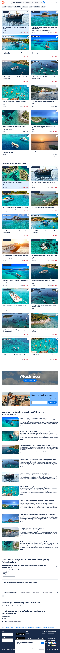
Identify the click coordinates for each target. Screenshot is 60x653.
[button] (15, 22)
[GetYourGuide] (3, 2)
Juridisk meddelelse (29, 635)
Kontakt (27, 633)
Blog (43, 636)
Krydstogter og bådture (7, 571)
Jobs (43, 635)
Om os (43, 633)
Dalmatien (12, 627)
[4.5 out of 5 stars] (5, 621)
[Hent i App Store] (20, 638)
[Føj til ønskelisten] (28, 12)
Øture (4, 573)
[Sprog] (51, 2)
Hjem (3, 627)
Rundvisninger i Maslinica (35, 627)
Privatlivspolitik (9, 408)
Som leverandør (51, 633)
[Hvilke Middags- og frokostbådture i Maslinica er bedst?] (57, 582)
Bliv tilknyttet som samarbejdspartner (51, 637)
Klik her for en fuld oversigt (22, 605)
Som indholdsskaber (51, 635)
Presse (43, 638)
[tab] (10, 592)
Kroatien (7, 627)
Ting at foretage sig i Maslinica (22, 627)
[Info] (21, 9)
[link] (15, 22)
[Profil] (56, 2)
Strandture (5, 574)
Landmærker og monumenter (9, 576)
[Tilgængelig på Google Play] (20, 634)
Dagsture (5, 572)
